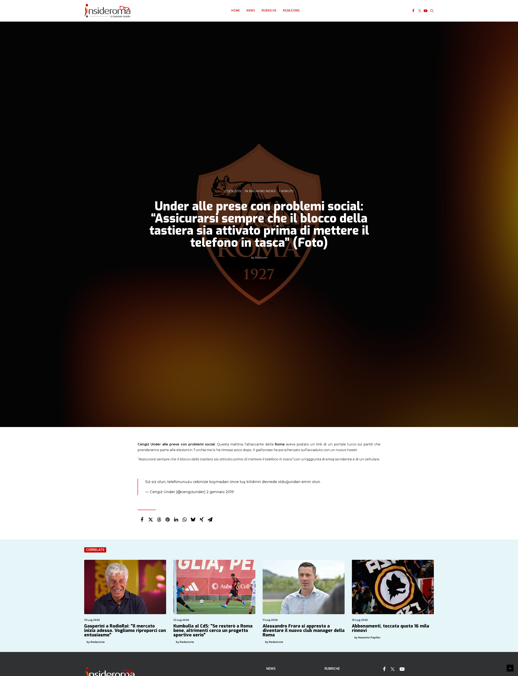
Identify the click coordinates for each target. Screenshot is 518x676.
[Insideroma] (107, 11)
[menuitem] (235, 10)
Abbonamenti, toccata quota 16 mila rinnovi (390, 628)
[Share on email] (210, 520)
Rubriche (269, 11)
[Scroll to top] (510, 668)
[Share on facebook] (142, 520)
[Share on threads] (159, 520)
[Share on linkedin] (176, 520)
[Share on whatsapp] (184, 520)
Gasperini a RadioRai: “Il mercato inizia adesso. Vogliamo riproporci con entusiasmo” (125, 630)
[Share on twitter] (150, 520)
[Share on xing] (201, 520)
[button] (413, 10)
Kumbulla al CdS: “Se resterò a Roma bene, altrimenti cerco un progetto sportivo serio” (213, 630)
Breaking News (262, 191)
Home (235, 11)
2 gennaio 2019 (220, 492)
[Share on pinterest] (167, 520)
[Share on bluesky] (193, 520)
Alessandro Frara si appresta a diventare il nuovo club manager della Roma (304, 630)
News (250, 11)
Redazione (291, 11)
